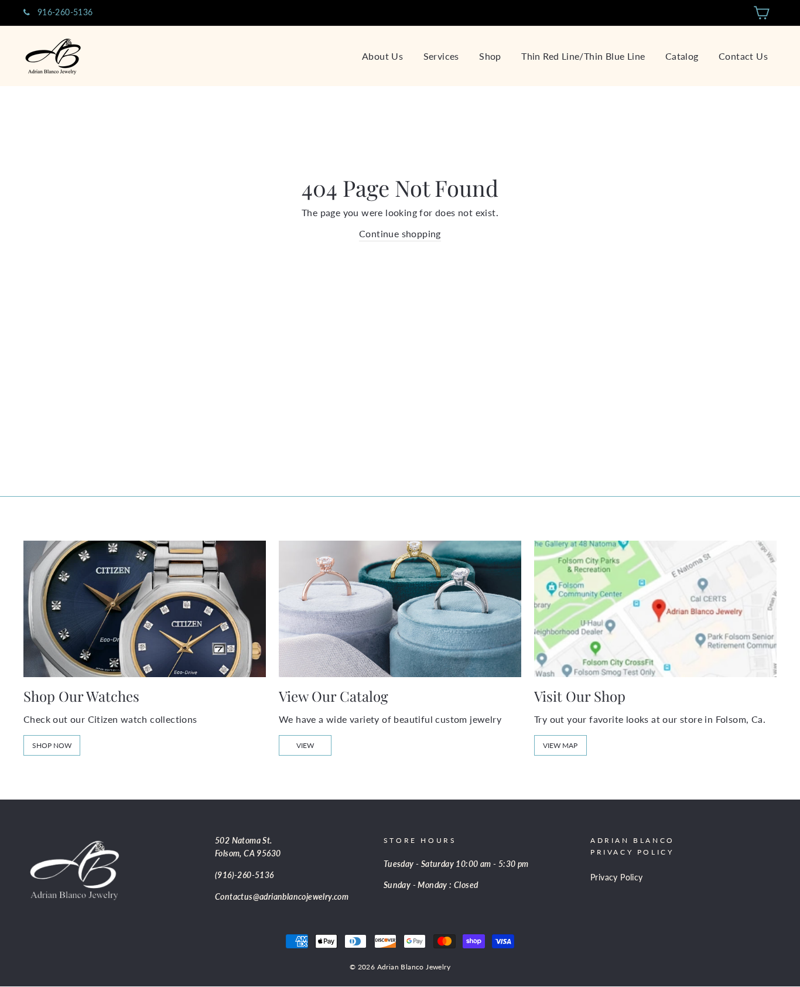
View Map (560, 745)
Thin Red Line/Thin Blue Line (583, 56)
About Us (382, 56)
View (305, 745)
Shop (490, 56)
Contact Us (743, 56)
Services (441, 56)
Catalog (682, 56)
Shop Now (51, 745)
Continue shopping (400, 233)
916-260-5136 (64, 12)
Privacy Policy (616, 877)
